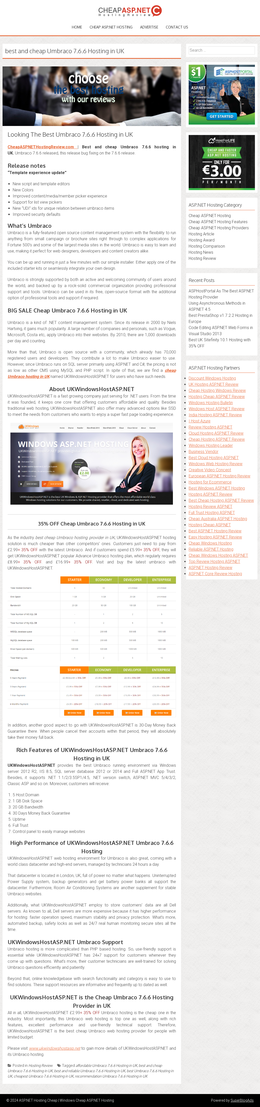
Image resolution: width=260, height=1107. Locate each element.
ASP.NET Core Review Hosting (215, 573)
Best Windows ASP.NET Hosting (217, 488)
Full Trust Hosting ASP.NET (212, 512)
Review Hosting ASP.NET (210, 427)
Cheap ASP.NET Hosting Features (218, 221)
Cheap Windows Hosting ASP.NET (218, 555)
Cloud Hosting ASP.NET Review (216, 433)
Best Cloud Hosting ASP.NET (214, 457)
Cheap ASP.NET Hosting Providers (219, 227)
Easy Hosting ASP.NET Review (215, 537)
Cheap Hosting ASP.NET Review (217, 439)
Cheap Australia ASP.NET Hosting (218, 518)
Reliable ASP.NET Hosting (211, 549)
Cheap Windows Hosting (210, 543)
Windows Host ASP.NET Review (217, 408)
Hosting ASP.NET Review (210, 494)
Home (77, 27)
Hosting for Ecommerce (210, 482)
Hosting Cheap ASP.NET (210, 524)
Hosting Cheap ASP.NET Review (217, 396)
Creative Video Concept (210, 469)
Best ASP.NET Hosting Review (215, 531)
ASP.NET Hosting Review (210, 567)
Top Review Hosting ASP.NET (214, 561)
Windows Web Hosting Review (215, 463)
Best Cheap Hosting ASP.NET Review (221, 500)
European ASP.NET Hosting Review (219, 476)
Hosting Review (40, 1065)
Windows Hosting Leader (211, 445)
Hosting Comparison (207, 246)
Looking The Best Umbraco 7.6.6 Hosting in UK (70, 134)
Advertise (149, 27)
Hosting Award (202, 240)
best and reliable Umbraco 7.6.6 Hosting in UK (89, 1071)
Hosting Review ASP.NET (210, 506)
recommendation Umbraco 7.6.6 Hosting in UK (111, 1076)
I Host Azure (199, 421)
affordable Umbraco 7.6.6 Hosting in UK (106, 1065)
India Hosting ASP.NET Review (215, 415)
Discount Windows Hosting (212, 378)
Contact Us (177, 27)
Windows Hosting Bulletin (211, 402)
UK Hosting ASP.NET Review (213, 384)
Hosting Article (201, 234)
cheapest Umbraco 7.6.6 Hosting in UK (43, 1076)
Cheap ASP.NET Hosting (111, 27)
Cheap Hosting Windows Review (217, 390)
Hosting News (201, 252)
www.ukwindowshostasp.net (54, 1048)
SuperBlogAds (242, 1100)
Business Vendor (203, 451)
